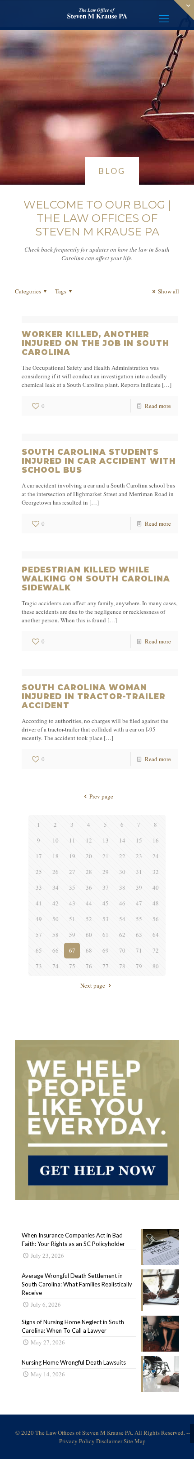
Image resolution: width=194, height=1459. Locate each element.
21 (105, 856)
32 (155, 872)
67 (72, 950)
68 (89, 950)
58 (55, 935)
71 (139, 950)
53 (105, 919)
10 (55, 840)
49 (39, 919)
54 (122, 919)
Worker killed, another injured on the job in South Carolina (95, 343)
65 (39, 950)
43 (72, 903)
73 (39, 966)
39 (139, 887)
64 (155, 935)
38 (122, 887)
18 (55, 856)
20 (89, 856)
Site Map (135, 1441)
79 (139, 966)
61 (105, 935)
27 (72, 872)
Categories (28, 291)
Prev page (101, 796)
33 (39, 887)
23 (139, 856)
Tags (60, 291)
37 (105, 887)
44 (89, 903)
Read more (158, 406)
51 (72, 919)
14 (122, 840)
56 (155, 919)
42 (55, 903)
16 (155, 840)
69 (105, 950)
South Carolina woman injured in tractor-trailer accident (94, 696)
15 (139, 840)
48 (155, 903)
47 (139, 903)
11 (72, 840)
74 (55, 966)
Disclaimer (109, 1441)
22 (122, 856)
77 (105, 966)
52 (89, 919)
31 (139, 872)
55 (139, 919)
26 (55, 872)
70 (122, 950)
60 (89, 935)
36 (89, 887)
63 (139, 935)
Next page (92, 985)
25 (39, 872)
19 (72, 856)
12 (89, 840)
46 (122, 903)
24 (155, 856)
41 (39, 903)
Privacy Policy (77, 1441)
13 (105, 840)
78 (122, 966)
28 (89, 872)
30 (122, 872)
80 (155, 966)
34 (55, 887)
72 (155, 950)
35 (72, 887)
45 (105, 903)
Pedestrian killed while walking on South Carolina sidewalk (96, 578)
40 (155, 887)
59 (72, 935)
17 (39, 856)
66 (55, 950)
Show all (168, 291)
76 (89, 966)
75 (72, 966)
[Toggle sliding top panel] (97, 1197)
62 (122, 935)
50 (55, 919)
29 (105, 872)
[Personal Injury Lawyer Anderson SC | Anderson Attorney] (97, 13)
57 (39, 935)
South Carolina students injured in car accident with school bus (99, 461)
